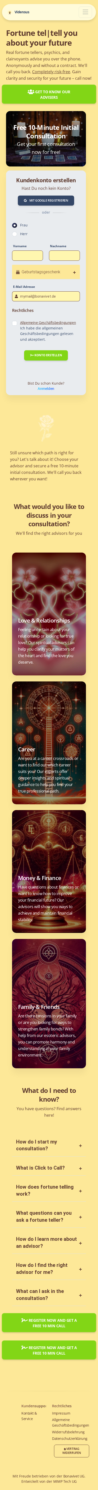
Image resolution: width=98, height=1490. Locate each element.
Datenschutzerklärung (69, 1438)
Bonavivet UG (73, 1476)
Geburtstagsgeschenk (40, 272)
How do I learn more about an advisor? (46, 1242)
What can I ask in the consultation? (40, 1294)
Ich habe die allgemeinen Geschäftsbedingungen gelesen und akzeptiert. (48, 331)
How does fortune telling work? (45, 1190)
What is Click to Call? (40, 1168)
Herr (24, 233)
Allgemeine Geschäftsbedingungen (48, 322)
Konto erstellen (48, 355)
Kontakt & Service (29, 1416)
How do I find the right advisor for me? (42, 1268)
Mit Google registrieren (48, 200)
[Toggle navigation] (85, 12)
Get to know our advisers (52, 95)
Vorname (20, 246)
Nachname (58, 246)
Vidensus (21, 11)
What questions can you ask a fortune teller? (44, 1216)
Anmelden (46, 388)
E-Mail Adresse (24, 287)
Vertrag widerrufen (71, 1451)
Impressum (61, 1413)
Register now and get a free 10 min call (52, 1323)
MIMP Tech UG (65, 1481)
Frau (24, 225)
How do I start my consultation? (36, 1145)
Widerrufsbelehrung (68, 1432)
